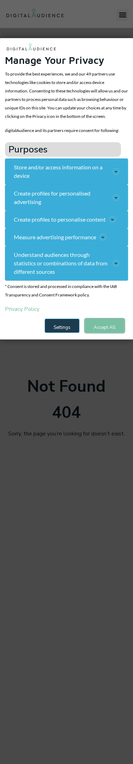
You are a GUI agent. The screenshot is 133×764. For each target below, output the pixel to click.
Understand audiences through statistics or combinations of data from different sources (60, 263)
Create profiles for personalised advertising (52, 197)
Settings (62, 327)
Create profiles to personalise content (60, 219)
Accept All (105, 327)
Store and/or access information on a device (58, 171)
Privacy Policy (22, 309)
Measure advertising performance (55, 237)
